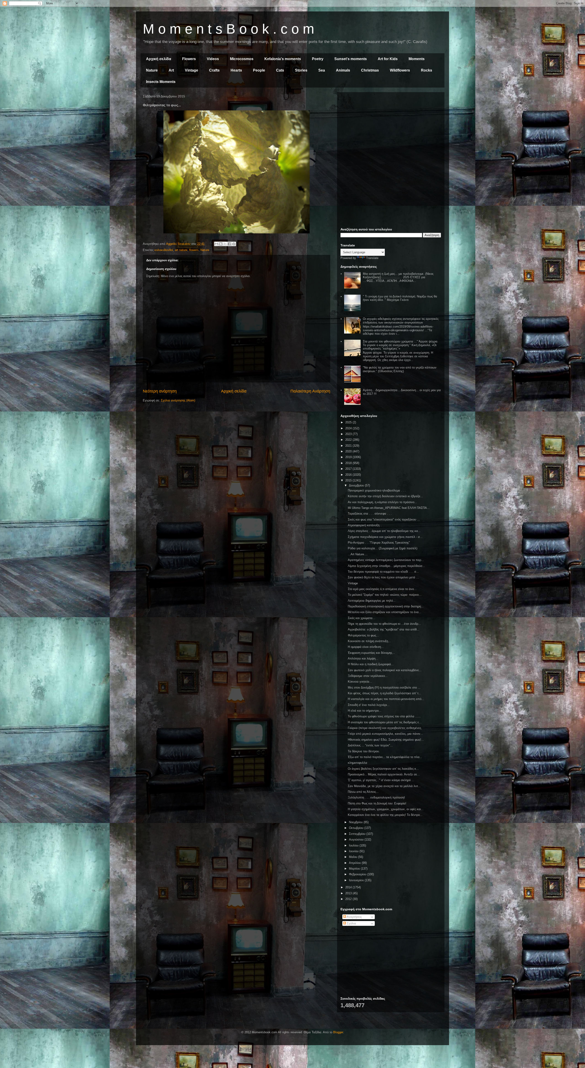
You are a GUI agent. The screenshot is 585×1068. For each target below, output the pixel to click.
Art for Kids (388, 59)
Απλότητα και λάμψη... (363, 658)
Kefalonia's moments (282, 59)
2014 (349, 887)
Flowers (189, 59)
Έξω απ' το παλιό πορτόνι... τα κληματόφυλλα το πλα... (385, 757)
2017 (349, 468)
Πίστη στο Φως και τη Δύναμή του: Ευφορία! (377, 803)
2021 (349, 445)
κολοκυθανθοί (163, 250)
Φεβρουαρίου (358, 874)
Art (171, 70)
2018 (349, 463)
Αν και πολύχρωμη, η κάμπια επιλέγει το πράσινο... (382, 502)
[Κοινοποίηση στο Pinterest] (233, 244)
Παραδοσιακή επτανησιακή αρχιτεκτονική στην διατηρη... (386, 606)
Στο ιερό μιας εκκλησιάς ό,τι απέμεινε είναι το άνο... (382, 589)
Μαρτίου (355, 868)
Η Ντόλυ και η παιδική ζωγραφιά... (371, 664)
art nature (181, 250)
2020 (349, 451)
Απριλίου (355, 863)
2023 (349, 434)
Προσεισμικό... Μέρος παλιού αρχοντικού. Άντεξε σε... (384, 774)
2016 (349, 474)
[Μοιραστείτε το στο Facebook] (229, 244)
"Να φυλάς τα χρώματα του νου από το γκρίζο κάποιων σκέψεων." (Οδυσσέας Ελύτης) (399, 369)
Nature (152, 70)
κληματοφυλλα (357, 762)
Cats (280, 70)
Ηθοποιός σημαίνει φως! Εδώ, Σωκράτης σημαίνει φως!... (386, 739)
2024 (349, 428)
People (259, 70)
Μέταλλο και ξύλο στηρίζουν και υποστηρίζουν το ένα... (384, 612)
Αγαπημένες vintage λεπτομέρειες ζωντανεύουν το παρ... (386, 560)
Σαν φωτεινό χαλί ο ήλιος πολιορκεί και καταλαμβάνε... (385, 670)
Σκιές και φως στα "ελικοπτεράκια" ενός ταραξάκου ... (384, 519)
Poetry (317, 59)
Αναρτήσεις (354, 916)
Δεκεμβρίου (357, 485)
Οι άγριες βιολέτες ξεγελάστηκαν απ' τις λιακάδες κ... (383, 768)
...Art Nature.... (358, 554)
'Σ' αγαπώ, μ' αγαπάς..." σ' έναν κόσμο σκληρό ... (381, 780)
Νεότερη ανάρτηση (160, 391)
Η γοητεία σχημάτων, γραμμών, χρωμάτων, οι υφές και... (386, 809)
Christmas (370, 70)
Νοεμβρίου (356, 822)
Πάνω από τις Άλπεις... (363, 791)
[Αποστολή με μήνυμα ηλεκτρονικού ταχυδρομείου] (216, 244)
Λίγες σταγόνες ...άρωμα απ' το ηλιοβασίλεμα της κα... (384, 531)
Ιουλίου (354, 845)
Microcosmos (241, 59)
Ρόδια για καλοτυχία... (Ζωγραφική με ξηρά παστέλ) (382, 548)
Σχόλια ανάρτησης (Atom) (178, 400)
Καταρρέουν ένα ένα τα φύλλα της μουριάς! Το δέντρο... (385, 815)
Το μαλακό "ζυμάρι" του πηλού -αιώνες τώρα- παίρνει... (385, 594)
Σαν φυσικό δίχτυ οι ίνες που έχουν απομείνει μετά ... (383, 577)
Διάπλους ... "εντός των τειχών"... (370, 745)
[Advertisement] (390, 128)
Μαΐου (353, 857)
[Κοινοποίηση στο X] (225, 244)
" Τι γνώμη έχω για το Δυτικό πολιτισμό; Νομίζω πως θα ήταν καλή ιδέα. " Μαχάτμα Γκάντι (400, 298)
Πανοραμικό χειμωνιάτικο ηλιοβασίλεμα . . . (377, 490)
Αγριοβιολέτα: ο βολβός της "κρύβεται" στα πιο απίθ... (383, 629)
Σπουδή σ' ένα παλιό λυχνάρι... (369, 705)
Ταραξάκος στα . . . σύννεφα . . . (370, 513)
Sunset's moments (350, 59)
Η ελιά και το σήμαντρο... (364, 710)
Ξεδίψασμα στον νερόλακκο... (368, 676)
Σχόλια (351, 923)
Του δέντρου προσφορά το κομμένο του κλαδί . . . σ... (383, 571)
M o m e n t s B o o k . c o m (228, 29)
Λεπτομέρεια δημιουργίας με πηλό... (372, 600)
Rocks (426, 70)
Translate (372, 258)
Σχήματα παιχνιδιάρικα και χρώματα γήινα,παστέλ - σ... (385, 537)
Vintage (191, 70)
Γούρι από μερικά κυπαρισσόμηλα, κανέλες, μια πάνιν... (385, 733)
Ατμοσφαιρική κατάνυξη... (365, 525)
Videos (213, 59)
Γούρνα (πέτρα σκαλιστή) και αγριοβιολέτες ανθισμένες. (385, 728)
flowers (194, 250)
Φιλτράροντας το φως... (363, 635)
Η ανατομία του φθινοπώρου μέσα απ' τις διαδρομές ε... (385, 722)
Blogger (338, 1032)
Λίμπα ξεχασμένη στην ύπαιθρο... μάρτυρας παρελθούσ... (386, 566)
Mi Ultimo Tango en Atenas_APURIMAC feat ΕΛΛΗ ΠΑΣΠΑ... (389, 508)
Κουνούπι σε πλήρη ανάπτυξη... (369, 641)
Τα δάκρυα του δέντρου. (364, 751)
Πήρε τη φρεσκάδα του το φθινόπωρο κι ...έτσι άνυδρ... (384, 623)
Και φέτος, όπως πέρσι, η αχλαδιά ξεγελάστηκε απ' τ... (384, 693)
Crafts (214, 70)
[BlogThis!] (220, 244)
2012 (349, 899)
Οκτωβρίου (356, 828)
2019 (349, 457)
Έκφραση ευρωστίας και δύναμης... (371, 652)
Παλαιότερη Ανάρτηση (310, 391)
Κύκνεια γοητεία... (360, 681)
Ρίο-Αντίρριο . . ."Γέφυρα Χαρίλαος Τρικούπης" (379, 542)
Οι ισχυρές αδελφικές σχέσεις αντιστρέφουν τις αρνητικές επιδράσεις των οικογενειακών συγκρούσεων (401, 320)
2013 (349, 893)
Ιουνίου (354, 851)
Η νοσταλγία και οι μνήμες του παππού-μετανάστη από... (386, 699)
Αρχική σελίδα (158, 59)
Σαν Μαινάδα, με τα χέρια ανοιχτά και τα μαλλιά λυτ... (384, 786)
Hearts (236, 70)
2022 (349, 439)
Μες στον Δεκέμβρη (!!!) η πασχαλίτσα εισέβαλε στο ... (384, 687)
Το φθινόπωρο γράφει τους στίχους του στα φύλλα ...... (384, 716)
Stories (301, 70)
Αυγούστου (356, 839)
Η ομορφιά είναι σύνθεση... (366, 647)
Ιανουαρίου (357, 880)
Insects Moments (161, 82)
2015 (349, 480)
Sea (321, 70)
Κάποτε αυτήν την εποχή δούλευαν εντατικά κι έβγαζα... (385, 496)
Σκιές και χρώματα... (361, 618)
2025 (349, 422)
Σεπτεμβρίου (357, 834)
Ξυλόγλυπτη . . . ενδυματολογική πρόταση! (376, 797)
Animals (343, 70)
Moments (417, 59)
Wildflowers (400, 70)
